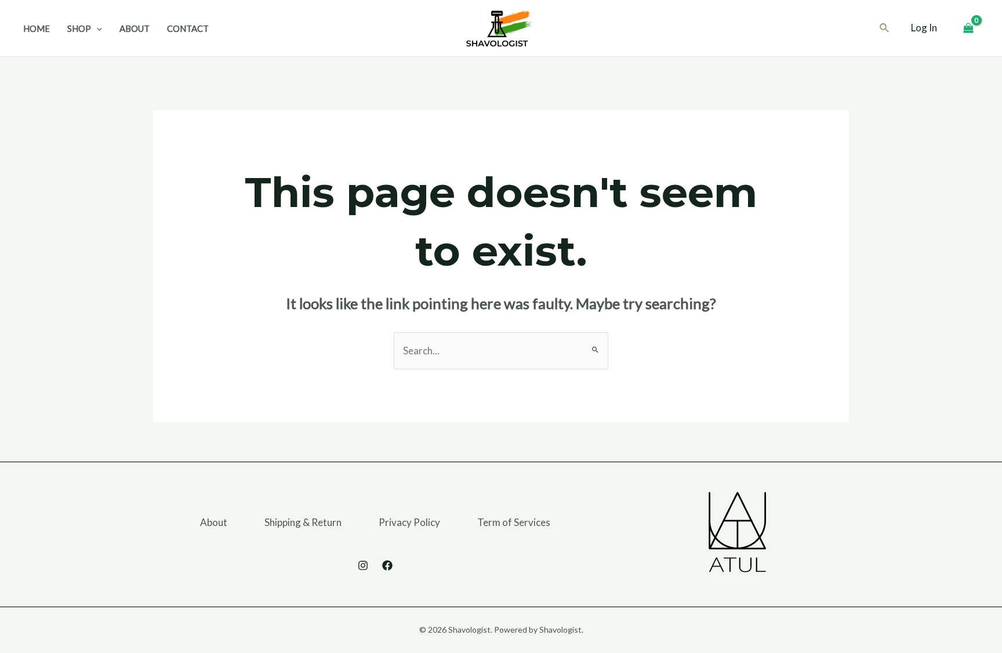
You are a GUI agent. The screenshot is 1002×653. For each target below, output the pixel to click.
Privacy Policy (409, 522)
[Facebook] (387, 565)
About (213, 522)
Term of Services (513, 522)
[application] (96, 28)
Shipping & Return (303, 522)
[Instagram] (363, 565)
